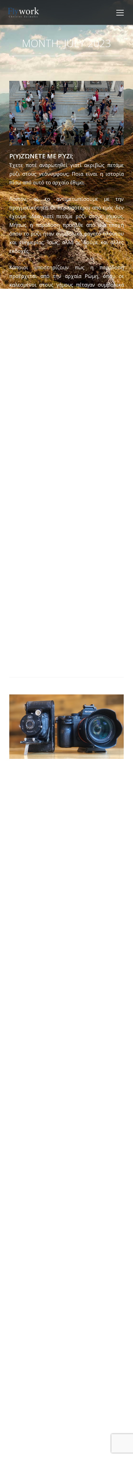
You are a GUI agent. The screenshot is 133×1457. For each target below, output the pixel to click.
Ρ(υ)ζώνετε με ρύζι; (41, 156)
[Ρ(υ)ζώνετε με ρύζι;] (66, 113)
